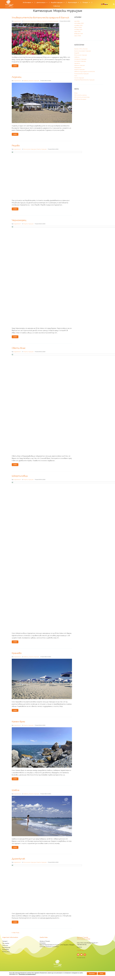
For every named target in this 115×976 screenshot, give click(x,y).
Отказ (101, 973)
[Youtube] (81, 954)
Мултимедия (72, 2)
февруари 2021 (78, 33)
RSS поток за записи (80, 95)
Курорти (45, 21)
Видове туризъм (57, 2)
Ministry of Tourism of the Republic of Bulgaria (57, 971)
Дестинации (41, 2)
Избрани (38, 21)
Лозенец (16, 77)
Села (75, 75)
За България (27, 2)
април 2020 (77, 35)
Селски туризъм (79, 77)
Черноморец (19, 220)
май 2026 (76, 21)
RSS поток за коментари (82, 97)
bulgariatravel (17, 21)
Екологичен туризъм (29, 21)
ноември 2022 (78, 25)
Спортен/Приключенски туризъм (84, 80)
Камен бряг (18, 721)
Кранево (17, 653)
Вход (75, 93)
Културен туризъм (80, 61)
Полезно (85, 2)
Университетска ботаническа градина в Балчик (40, 17)
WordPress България (80, 99)
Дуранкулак (18, 858)
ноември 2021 (78, 29)
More (15, 65)
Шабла (15, 790)
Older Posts (15, 932)
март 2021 (77, 31)
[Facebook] (78, 954)
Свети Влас (19, 348)
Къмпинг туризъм (79, 65)
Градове (76, 53)
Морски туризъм (53, 21)
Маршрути (77, 67)
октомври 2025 (79, 23)
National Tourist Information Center (83, 938)
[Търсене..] (113, 4)
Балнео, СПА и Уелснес (81, 49)
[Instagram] (85, 954)
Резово (16, 145)
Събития (56, 6)
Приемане (92, 973)
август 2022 (78, 27)
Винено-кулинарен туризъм (82, 51)
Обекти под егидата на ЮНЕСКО (84, 71)
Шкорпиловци (20, 476)
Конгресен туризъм (80, 59)
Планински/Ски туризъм (81, 73)
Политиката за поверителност (27, 974)
